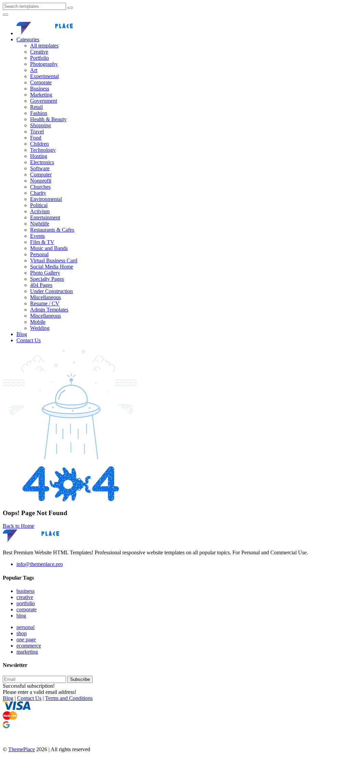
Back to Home (18, 526)
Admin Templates (49, 309)
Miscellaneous (45, 297)
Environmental (46, 199)
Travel (37, 131)
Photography (44, 64)
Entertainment (45, 217)
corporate (26, 609)
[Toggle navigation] (5, 15)
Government (43, 101)
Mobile (37, 322)
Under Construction (51, 291)
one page (26, 639)
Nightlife (39, 224)
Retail (36, 107)
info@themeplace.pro (39, 564)
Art (33, 70)
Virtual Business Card (53, 260)
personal (25, 627)
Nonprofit (40, 181)
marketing (27, 652)
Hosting (38, 156)
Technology (43, 150)
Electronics (42, 162)
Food (35, 138)
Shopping (40, 125)
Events (37, 236)
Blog (21, 334)
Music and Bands (49, 248)
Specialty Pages (47, 279)
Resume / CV (44, 303)
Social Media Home (51, 266)
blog (21, 615)
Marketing (41, 95)
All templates (44, 45)
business (25, 591)
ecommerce (28, 645)
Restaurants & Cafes (52, 230)
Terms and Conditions (69, 698)
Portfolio (39, 58)
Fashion (38, 113)
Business (39, 88)
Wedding (40, 328)
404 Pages (41, 285)
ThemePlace (21, 749)
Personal (39, 254)
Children (39, 144)
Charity (38, 193)
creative (24, 597)
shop (21, 633)
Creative (39, 52)
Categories (27, 39)
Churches (40, 187)
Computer (41, 174)
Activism (40, 211)
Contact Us (28, 340)
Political (39, 205)
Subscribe (80, 679)
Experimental (44, 76)
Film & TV (42, 242)
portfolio (25, 603)
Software (40, 168)
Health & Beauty (48, 119)
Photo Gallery (45, 273)
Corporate (41, 82)
